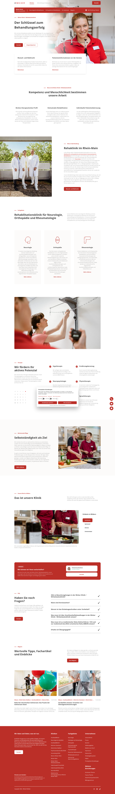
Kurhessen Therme (90, 772)
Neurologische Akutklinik (57, 740)
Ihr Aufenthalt (65, 10)
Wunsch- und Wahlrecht (72, 189)
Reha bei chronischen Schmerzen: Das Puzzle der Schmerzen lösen (32, 703)
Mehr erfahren (20, 467)
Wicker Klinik (54, 758)
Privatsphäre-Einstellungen (92, 761)
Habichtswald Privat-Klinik (57, 765)
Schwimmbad (88, 531)
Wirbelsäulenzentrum (73, 755)
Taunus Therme (89, 775)
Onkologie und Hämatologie (75, 740)
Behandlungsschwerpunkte (44, 3)
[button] (76, 596)
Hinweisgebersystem (90, 756)
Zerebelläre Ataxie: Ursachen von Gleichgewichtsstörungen (70, 703)
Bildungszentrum (89, 780)
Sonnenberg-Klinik (55, 753)
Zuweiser (64, 3)
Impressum (88, 750)
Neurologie (78, 159)
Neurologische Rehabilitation (36, 10)
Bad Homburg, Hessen (93, 10)
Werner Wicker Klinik (56, 756)
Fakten (86, 758)
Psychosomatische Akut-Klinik (58, 750)
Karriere (87, 743)
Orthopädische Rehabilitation (53, 10)
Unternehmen (88, 737)
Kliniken (32, 3)
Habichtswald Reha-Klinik (57, 768)
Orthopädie (71, 743)
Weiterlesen (21, 70)
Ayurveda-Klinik (55, 770)
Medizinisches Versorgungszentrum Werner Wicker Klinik (58, 774)
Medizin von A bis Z (90, 748)
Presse (87, 740)
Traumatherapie (72, 749)
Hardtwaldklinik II (55, 743)
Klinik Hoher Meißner (56, 748)
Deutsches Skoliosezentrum (75, 752)
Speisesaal (87, 524)
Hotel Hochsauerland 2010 (91, 777)
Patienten (56, 3)
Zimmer (87, 527)
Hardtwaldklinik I (55, 737)
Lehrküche (87, 520)
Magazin (72, 3)
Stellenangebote (89, 745)
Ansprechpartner (31, 45)
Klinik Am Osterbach (56, 745)
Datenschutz (88, 753)
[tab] (76, 596)
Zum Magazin (72, 660)
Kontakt (96, 3)
